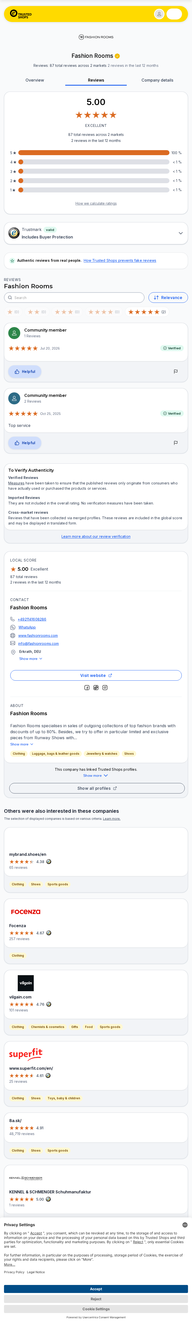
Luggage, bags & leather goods (55, 753)
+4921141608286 (32, 619)
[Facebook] (87, 688)
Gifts (74, 1027)
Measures (16, 483)
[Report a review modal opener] (176, 372)
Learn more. (111, 819)
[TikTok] (96, 688)
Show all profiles (94, 788)
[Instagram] (105, 688)
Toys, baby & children (64, 1098)
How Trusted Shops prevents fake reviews (120, 260)
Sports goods (58, 884)
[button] (159, 14)
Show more (28, 659)
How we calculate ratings (96, 203)
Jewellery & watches (101, 753)
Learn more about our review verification (96, 536)
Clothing (19, 753)
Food (89, 1027)
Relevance (171, 297)
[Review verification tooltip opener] (117, 56)
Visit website (93, 675)
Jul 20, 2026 (50, 348)
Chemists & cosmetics (47, 1027)
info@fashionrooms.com (38, 643)
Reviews (96, 80)
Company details (157, 80)
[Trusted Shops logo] (21, 14)
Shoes (129, 753)
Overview (35, 80)
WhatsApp (27, 627)
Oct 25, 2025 (50, 414)
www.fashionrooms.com (38, 635)
